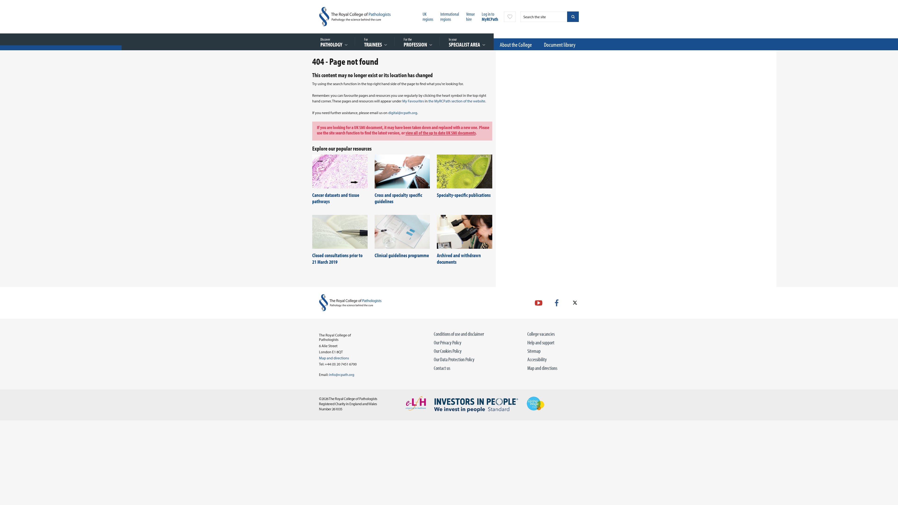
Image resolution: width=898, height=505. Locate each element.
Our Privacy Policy (447, 342)
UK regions (428, 16)
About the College (516, 44)
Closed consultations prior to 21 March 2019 (337, 258)
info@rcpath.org (341, 374)
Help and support (540, 342)
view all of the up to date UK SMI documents (441, 133)
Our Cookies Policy (448, 351)
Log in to (490, 16)
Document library (560, 44)
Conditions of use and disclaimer (459, 334)
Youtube (538, 303)
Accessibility (537, 359)
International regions (449, 16)
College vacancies (541, 334)
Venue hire (470, 16)
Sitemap (534, 351)
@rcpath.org (407, 112)
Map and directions (542, 368)
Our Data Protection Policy (454, 359)
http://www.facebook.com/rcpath (557, 303)
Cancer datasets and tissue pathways (335, 198)
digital (393, 112)
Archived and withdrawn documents (459, 258)
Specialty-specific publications (464, 195)
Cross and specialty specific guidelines (398, 198)
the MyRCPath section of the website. (457, 101)
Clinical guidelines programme (402, 255)
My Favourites (413, 101)
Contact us (442, 368)
